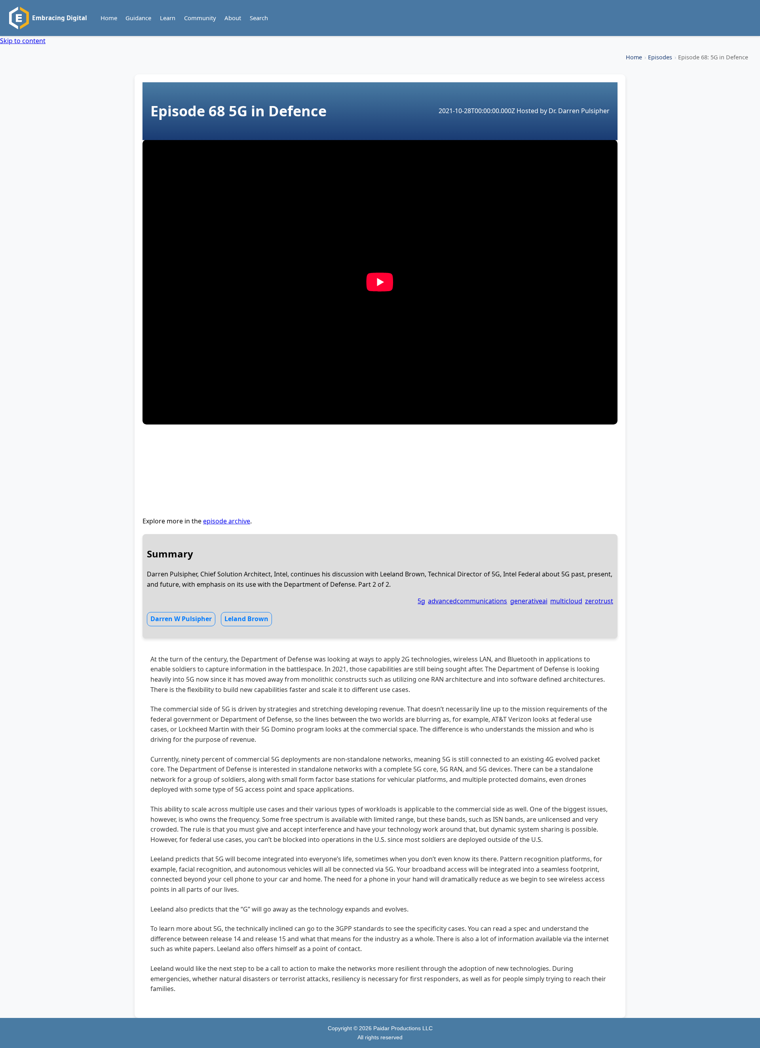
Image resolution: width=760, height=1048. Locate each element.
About (232, 18)
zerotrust (599, 601)
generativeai (528, 601)
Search (259, 18)
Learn (167, 18)
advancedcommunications (467, 601)
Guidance (138, 18)
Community (200, 18)
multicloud (566, 601)
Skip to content (23, 40)
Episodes (660, 57)
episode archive (226, 521)
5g (421, 601)
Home (109, 18)
